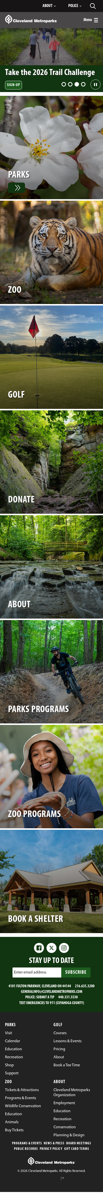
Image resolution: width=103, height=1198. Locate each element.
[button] (64, 84)
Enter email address (30, 972)
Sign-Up (13, 85)
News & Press (54, 1143)
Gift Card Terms (76, 1149)
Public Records (26, 1149)
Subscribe (75, 972)
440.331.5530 (68, 997)
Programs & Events (27, 1143)
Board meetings (78, 1143)
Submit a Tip (45, 997)
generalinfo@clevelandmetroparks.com (51, 992)
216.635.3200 (84, 986)
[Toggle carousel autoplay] (95, 85)
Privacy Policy (51, 1149)
